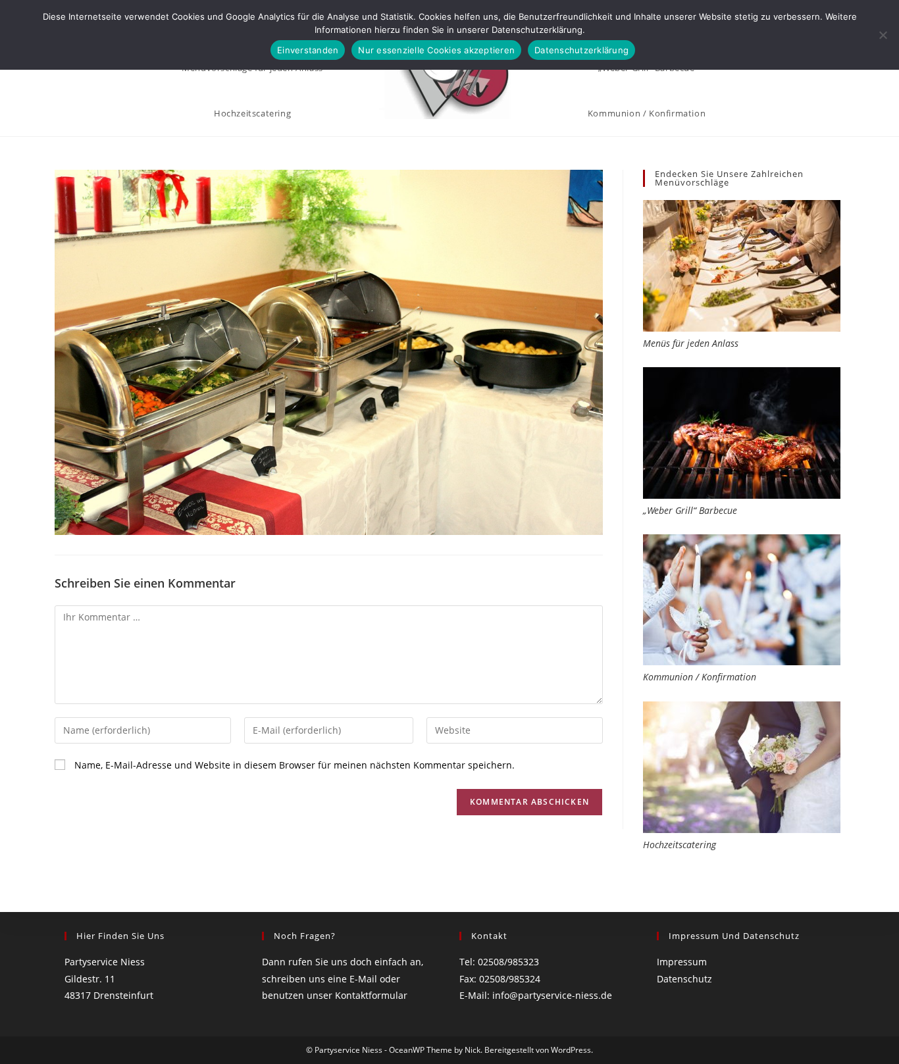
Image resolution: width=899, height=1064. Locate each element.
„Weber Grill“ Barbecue (690, 510)
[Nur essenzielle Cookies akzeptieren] (882, 34)
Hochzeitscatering (679, 844)
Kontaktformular (371, 995)
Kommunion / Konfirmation (699, 677)
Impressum (682, 961)
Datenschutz (684, 979)
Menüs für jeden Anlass (690, 343)
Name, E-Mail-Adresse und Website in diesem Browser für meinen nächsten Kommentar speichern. (294, 765)
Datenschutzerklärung (581, 50)
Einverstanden (307, 50)
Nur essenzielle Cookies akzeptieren (436, 50)
